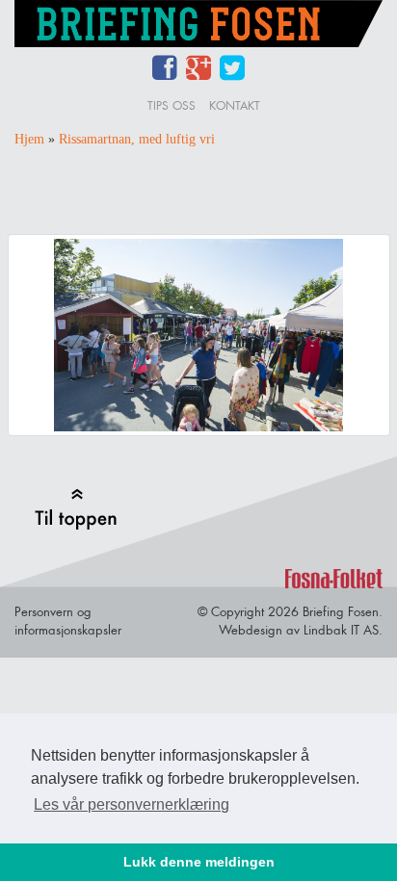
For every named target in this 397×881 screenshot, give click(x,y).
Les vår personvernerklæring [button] (131, 804)
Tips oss (171, 105)
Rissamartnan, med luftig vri (137, 139)
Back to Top (76, 509)
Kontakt (234, 105)
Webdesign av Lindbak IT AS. (301, 629)
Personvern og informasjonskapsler (67, 620)
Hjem (29, 139)
